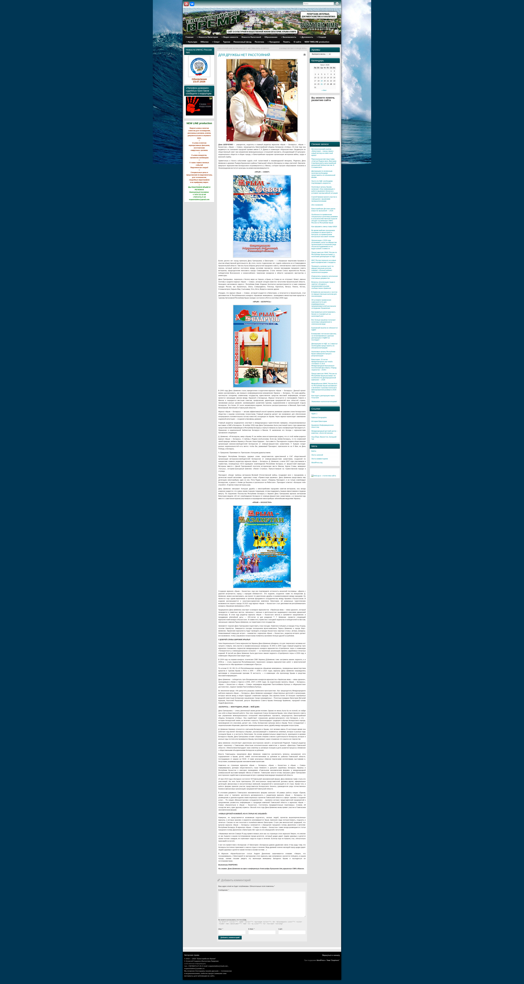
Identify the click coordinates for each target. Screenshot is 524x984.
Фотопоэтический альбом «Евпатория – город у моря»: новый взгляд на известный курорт (322, 152)
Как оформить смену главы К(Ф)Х (324, 227)
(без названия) (317, 205)
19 (322, 81)
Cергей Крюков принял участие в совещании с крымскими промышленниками (324, 199)
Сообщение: (223, 890)
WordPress (321, 960)
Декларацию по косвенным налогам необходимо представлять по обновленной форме (323, 174)
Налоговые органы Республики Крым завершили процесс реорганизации (323, 354)
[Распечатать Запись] (304, 54)
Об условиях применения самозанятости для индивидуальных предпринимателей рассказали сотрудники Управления (323, 304)
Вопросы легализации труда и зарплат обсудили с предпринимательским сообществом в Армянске (323, 285)
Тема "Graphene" (333, 960)
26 (322, 84)
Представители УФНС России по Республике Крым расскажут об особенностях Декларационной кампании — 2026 (324, 377)
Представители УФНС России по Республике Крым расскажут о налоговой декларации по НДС (324, 254)
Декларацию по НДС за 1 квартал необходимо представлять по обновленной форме (324, 346)
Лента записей (317, 455)
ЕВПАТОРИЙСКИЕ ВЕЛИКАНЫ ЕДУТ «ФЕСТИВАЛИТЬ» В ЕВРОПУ (243, 48)
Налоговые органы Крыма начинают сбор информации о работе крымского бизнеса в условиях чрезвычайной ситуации (324, 190)
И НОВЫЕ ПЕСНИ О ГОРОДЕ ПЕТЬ (292, 48)
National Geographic (319, 417)
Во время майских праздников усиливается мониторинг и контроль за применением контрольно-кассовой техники (323, 233)
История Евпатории (319, 421)
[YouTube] (186, 4)
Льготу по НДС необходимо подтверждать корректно (322, 182)
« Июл (324, 90)
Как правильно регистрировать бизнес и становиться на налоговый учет (323, 314)
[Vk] (192, 4)
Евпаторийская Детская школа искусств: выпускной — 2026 (323, 210)
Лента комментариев (319, 459)
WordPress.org (316, 463)
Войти (313, 451)
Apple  (314, 414)
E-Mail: (251, 929)
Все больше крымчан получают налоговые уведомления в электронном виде (323, 322)
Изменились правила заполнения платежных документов (324, 277)
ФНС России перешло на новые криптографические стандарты (323, 261)
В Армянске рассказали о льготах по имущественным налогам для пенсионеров (324, 294)
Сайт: (280, 929)
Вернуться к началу (331, 955)
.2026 (202, 81)
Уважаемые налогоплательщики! (324, 401)
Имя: (220, 929)
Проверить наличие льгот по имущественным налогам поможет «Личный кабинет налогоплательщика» (322, 269)
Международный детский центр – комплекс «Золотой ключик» (324, 432)
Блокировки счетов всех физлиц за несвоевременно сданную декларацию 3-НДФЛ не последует (323, 337)
